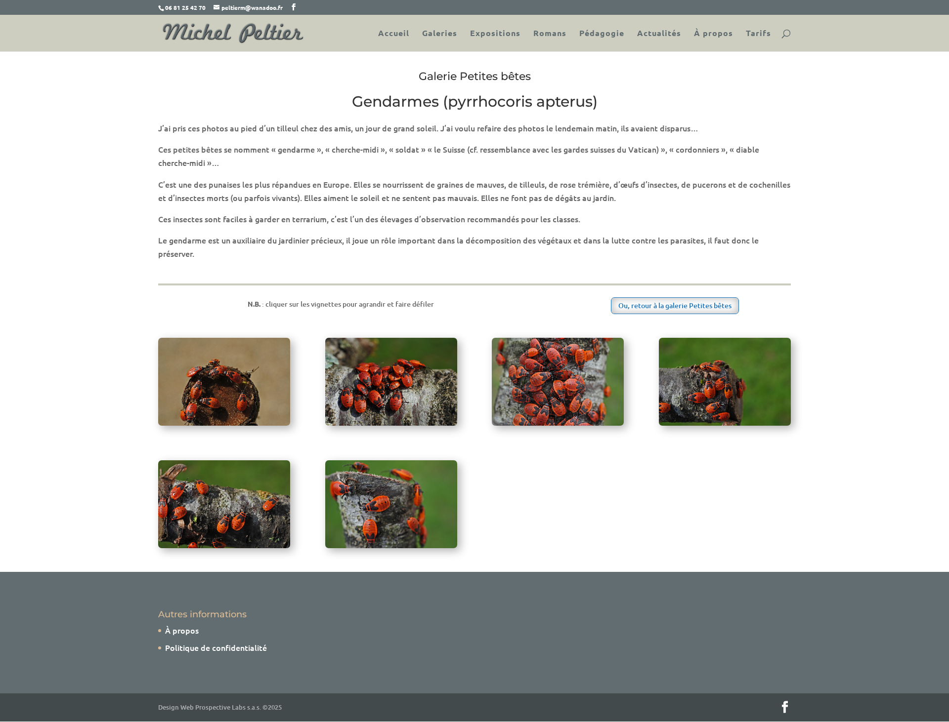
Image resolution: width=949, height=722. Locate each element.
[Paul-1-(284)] (558, 422)
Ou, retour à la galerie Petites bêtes (675, 305)
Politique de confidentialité (216, 647)
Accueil (393, 34)
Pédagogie (601, 34)
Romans (549, 34)
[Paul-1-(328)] (391, 422)
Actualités (659, 34)
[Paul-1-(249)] (725, 422)
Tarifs (758, 34)
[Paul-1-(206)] (224, 422)
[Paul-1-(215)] (391, 544)
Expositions (495, 34)
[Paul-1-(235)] (224, 544)
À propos (713, 34)
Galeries (439, 34)
